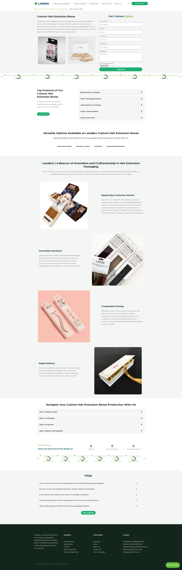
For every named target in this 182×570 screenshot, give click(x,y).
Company (103, 43)
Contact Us (97, 549)
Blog (95, 544)
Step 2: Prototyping (46, 418)
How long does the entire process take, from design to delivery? (64, 495)
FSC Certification (99, 552)
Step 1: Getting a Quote (48, 412)
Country (102, 36)
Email (101, 29)
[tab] (64, 147)
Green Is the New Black (89, 111)
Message (102, 51)
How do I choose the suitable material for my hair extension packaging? (67, 489)
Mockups (96, 541)
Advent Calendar (70, 549)
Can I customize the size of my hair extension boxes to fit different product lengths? (71, 483)
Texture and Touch (87, 118)
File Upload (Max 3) (106, 63)
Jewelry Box (68, 544)
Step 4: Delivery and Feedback (51, 431)
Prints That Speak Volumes (90, 99)
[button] (70, 3)
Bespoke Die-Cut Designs (90, 92)
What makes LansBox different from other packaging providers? (64, 506)
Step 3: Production (46, 424)
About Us (96, 547)
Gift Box (66, 547)
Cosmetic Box (69, 541)
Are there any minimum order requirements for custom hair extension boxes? (69, 500)
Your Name (103, 21)
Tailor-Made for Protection (90, 105)
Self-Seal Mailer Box (71, 552)
